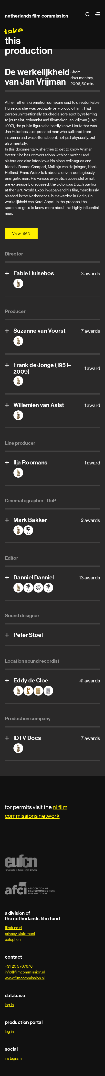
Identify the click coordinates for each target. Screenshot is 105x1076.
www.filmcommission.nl (24, 978)
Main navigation (96, 14)
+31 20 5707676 (18, 966)
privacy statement (20, 933)
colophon (13, 939)
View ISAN (21, 233)
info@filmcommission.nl (25, 972)
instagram (13, 1058)
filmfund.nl (13, 927)
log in (9, 1004)
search (89, 14)
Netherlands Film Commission (36, 16)
